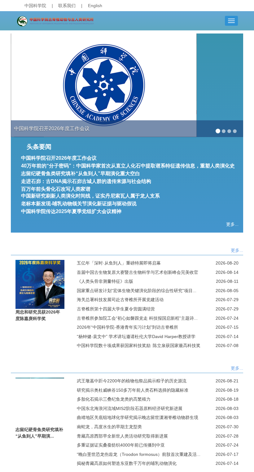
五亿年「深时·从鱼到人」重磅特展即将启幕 (119, 262)
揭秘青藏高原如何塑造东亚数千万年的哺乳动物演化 (127, 463)
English (95, 5)
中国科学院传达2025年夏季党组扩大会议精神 (71, 211)
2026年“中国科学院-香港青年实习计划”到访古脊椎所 (127, 327)
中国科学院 (35, 5)
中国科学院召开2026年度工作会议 (59, 158)
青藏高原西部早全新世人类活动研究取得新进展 (122, 436)
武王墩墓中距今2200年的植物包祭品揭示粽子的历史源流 (131, 380)
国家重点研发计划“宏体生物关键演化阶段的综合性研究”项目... (136, 290)
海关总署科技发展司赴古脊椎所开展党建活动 (120, 299)
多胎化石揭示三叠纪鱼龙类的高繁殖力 (114, 399)
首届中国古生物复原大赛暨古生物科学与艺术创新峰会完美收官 (137, 272)
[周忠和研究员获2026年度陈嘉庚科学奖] (39, 283)
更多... (232, 224)
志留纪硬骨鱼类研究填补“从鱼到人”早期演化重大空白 (80, 173)
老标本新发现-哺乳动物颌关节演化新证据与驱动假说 (79, 203)
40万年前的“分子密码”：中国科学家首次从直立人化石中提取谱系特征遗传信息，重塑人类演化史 (128, 165)
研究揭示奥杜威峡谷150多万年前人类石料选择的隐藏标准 (132, 390)
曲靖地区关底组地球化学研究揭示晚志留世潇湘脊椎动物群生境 (137, 417)
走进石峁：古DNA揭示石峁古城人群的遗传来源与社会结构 (86, 181)
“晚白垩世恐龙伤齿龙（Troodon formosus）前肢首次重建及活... (138, 454)
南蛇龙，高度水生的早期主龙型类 (109, 426)
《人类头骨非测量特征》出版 (105, 281)
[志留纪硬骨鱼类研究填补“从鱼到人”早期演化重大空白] (39, 401)
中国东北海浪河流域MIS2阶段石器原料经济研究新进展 (129, 408)
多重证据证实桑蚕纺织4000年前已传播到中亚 (121, 445)
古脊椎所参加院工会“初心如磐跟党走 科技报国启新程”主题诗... (137, 318)
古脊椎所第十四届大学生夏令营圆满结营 (116, 308)
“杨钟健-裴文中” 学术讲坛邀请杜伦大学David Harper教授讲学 (136, 336)
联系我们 (67, 5)
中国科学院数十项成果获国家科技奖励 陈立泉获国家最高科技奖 (138, 345)
